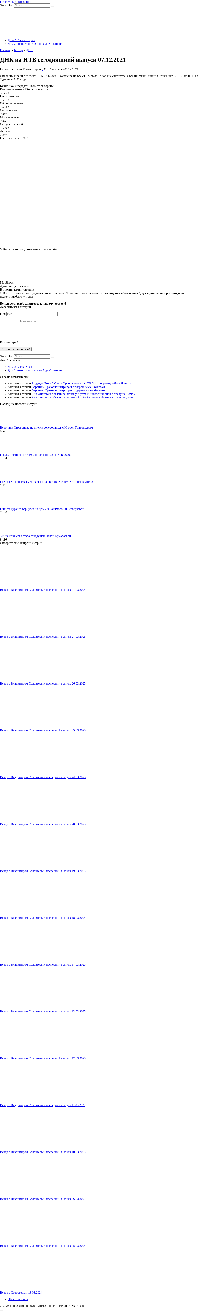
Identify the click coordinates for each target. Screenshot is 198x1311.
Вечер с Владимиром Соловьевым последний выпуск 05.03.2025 (43, 1245)
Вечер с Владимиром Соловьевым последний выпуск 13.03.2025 (43, 1011)
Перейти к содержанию (15, 1)
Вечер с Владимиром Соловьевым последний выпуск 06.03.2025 (43, 1198)
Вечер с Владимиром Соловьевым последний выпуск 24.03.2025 (43, 777)
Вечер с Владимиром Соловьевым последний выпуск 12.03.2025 (43, 1058)
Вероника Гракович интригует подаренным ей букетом (68, 387)
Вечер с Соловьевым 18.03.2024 (21, 1292)
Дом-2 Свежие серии (21, 40)
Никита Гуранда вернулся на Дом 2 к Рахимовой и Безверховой (42, 509)
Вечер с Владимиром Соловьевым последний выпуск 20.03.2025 (43, 824)
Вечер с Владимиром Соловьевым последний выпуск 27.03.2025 (43, 636)
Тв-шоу (18, 50)
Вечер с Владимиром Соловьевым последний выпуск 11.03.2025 (42, 1105)
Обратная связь (18, 1299)
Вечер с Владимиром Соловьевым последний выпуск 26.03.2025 (43, 683)
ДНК (29, 50)
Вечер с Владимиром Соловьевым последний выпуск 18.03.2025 (43, 917)
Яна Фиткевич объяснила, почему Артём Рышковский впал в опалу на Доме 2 (84, 394)
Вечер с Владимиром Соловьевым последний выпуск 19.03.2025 (43, 871)
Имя (3, 313)
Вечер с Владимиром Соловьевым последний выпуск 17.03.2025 (43, 964)
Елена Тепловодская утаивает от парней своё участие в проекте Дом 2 (46, 481)
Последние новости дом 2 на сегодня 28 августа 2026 (35, 454)
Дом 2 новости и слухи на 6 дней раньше (35, 43)
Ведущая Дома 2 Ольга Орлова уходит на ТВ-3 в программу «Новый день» (81, 383)
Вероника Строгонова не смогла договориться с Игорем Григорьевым (46, 427)
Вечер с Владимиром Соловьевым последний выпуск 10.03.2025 (43, 1152)
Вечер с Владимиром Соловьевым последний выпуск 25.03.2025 (43, 730)
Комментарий (9, 342)
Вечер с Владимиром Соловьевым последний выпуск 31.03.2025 (43, 589)
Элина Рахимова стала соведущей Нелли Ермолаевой (35, 536)
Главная (5, 50)
